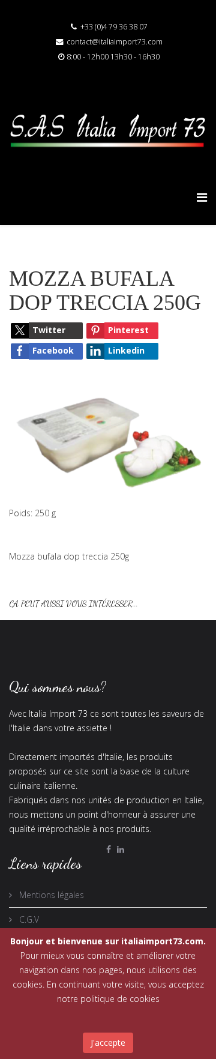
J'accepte (108, 1042)
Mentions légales (50, 895)
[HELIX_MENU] (202, 197)
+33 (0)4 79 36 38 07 (114, 27)
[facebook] (108, 849)
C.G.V (28, 919)
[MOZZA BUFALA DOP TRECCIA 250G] (108, 437)
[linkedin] (120, 849)
